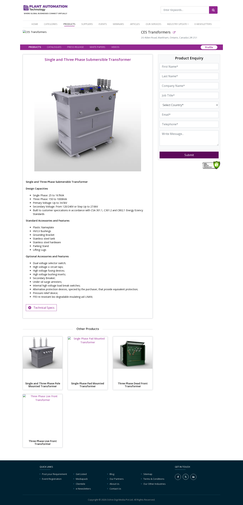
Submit (189, 155)
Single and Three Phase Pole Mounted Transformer (42, 385)
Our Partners (117, 478)
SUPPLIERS (87, 24)
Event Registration (52, 478)
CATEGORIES (50, 24)
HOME (35, 24)
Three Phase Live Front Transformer (43, 443)
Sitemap (147, 474)
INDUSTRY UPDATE (177, 24)
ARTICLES (135, 24)
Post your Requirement (54, 474)
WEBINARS (118, 24)
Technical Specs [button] (42, 308)
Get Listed (81, 474)
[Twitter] (186, 476)
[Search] (213, 10)
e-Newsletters (203, 24)
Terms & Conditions (153, 478)
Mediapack (82, 478)
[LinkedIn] (193, 477)
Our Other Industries (154, 483)
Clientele (80, 483)
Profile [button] (209, 47)
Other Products (87, 329)
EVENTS (103, 24)
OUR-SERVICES (153, 24)
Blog (112, 474)
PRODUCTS (69, 24)
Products (35, 47)
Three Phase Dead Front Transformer (133, 385)
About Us (114, 483)
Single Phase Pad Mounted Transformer (87, 385)
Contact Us (115, 488)
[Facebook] (178, 477)
